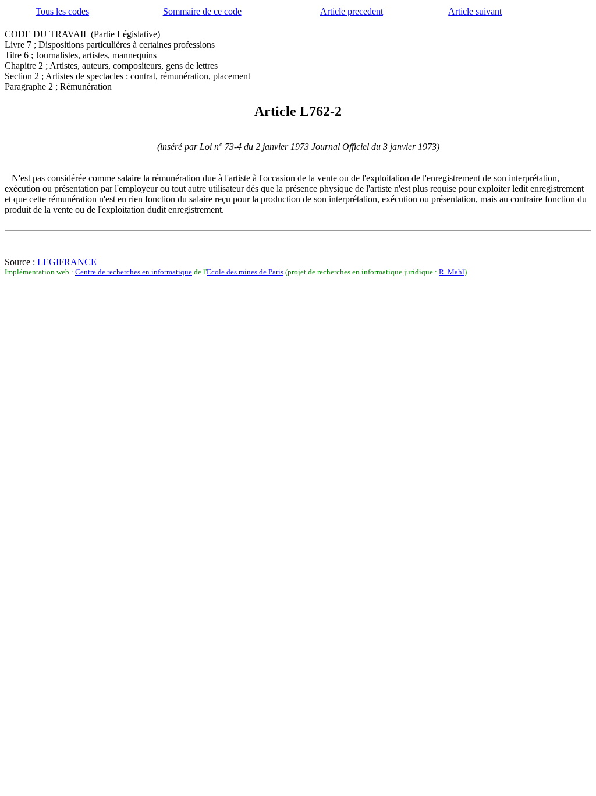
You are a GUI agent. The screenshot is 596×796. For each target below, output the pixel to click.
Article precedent (351, 11)
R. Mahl (451, 271)
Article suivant (475, 11)
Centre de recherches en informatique (133, 271)
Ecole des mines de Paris (245, 271)
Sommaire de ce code (202, 11)
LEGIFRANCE (67, 262)
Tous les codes (62, 11)
